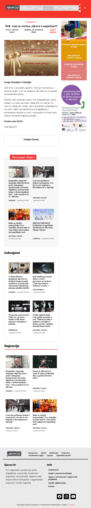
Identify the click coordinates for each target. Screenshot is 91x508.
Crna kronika (38, 290)
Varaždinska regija (35, 455)
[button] (85, 8)
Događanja (31, 22)
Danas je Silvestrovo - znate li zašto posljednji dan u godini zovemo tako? (43, 374)
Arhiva (51, 486)
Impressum (53, 470)
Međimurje (13, 330)
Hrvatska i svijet (40, 198)
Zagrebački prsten (63, 455)
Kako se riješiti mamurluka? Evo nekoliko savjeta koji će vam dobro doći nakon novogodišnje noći (19, 227)
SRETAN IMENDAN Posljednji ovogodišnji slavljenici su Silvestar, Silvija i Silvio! (43, 226)
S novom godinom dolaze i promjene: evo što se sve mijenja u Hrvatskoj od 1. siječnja (43, 184)
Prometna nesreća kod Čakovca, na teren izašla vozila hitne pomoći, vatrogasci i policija (19, 319)
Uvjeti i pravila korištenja (60, 473)
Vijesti (43, 453)
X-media (71, 505)
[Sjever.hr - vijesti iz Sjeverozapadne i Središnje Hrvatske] (12, 8)
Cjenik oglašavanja (57, 483)
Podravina (66, 453)
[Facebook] (80, 5)
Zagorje (12, 200)
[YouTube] (80, 11)
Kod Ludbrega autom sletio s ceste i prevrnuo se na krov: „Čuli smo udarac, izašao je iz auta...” (42, 281)
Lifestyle (36, 238)
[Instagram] (80, 8)
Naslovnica (33, 453)
